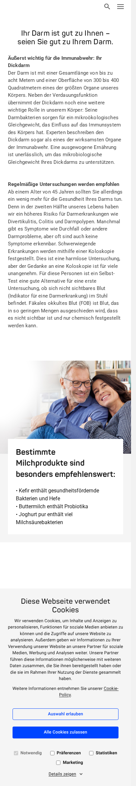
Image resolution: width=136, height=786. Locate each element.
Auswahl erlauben (65, 714)
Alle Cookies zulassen (65, 732)
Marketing (73, 762)
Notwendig (31, 753)
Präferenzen (69, 753)
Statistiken (106, 753)
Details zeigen (62, 774)
